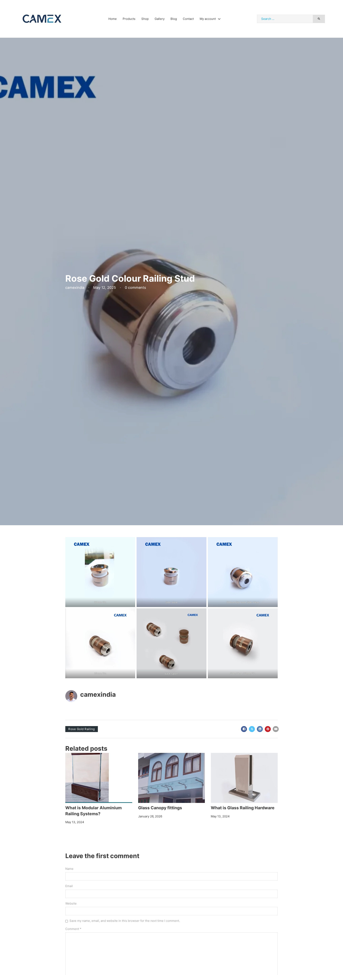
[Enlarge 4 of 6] (130, 614)
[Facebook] (244, 729)
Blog (174, 19)
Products (129, 19)
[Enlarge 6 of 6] (273, 614)
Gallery (160, 19)
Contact (188, 19)
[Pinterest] (268, 729)
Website (71, 903)
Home (112, 19)
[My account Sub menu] (219, 18)
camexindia (98, 694)
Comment (73, 929)
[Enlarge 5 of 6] (201, 614)
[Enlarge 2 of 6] (201, 542)
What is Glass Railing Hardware (243, 807)
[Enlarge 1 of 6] (130, 542)
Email (69, 886)
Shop (145, 19)
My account (208, 19)
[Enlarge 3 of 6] (273, 542)
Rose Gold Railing (81, 729)
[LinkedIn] (260, 729)
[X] (252, 729)
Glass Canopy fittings (160, 807)
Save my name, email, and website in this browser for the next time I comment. (124, 921)
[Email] (276, 729)
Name (69, 869)
